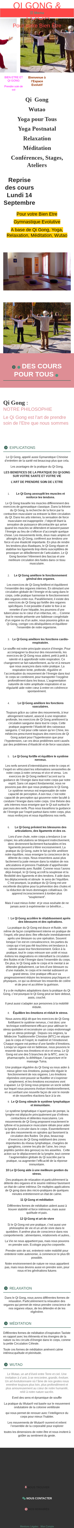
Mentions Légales (29, 1526)
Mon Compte (47, 1526)
